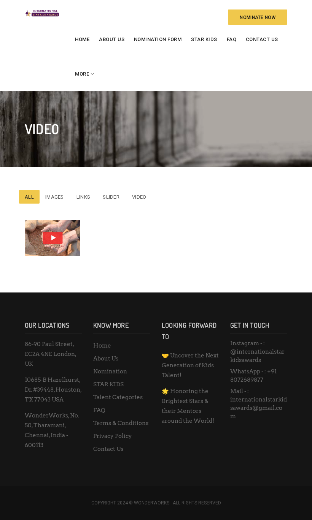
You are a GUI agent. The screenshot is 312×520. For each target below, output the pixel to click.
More (82, 74)
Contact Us (262, 39)
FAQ (232, 39)
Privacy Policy (112, 436)
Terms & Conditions (120, 423)
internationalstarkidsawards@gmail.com (258, 408)
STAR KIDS (204, 39)
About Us (111, 39)
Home (82, 39)
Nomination (110, 371)
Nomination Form (158, 39)
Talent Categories (118, 397)
